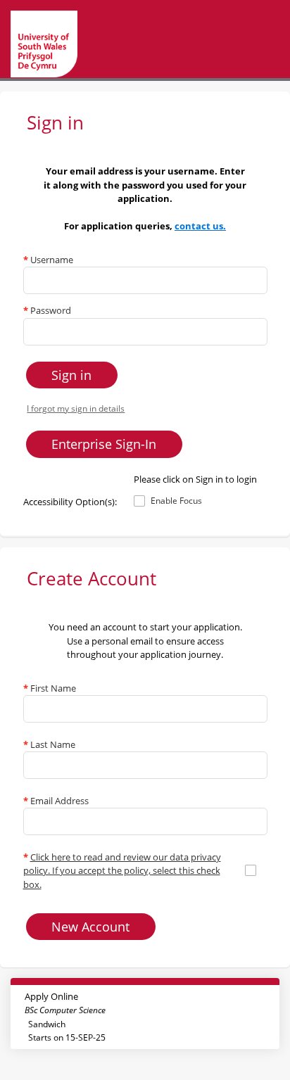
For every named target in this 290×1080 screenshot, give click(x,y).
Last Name (49, 744)
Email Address (56, 800)
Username (48, 259)
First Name (49, 688)
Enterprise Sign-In (103, 444)
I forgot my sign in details (76, 408)
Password (47, 310)
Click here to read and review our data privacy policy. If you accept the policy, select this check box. (122, 871)
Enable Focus (176, 501)
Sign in (71, 375)
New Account (90, 926)
